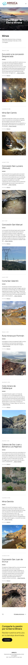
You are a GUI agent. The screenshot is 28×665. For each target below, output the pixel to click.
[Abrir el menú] (26, 3)
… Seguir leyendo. (20, 73)
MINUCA (8, 75)
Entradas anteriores (20, 614)
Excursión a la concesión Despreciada (13, 55)
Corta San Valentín (10, 281)
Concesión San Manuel (12, 225)
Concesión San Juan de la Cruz (12, 560)
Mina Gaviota (8, 501)
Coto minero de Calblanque (9, 387)
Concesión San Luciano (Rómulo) (12, 167)
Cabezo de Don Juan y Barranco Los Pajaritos (12, 445)
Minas (4, 59)
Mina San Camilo (9, 113)
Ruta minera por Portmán (13, 336)
